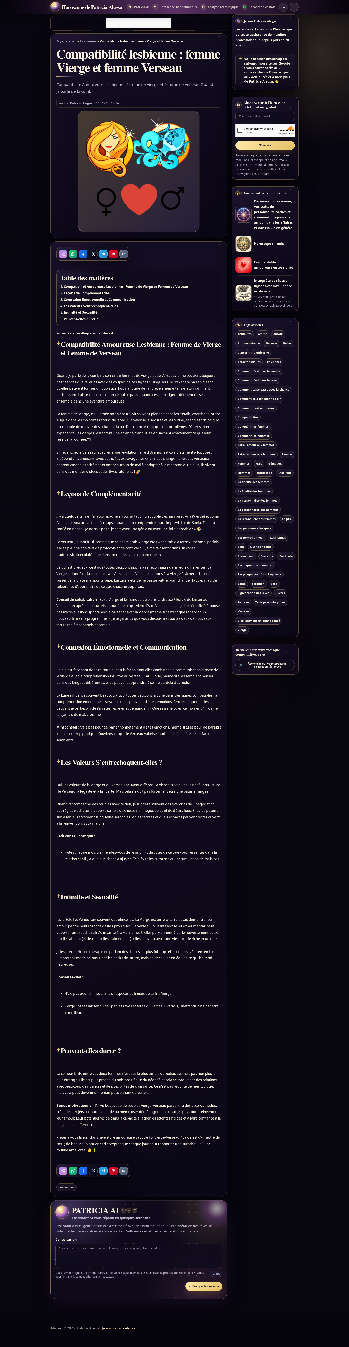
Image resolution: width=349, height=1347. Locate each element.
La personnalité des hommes (258, 510)
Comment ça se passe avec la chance (263, 389)
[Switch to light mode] (283, 7)
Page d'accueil (66, 41)
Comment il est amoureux (256, 408)
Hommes (244, 473)
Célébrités (274, 362)
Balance (271, 343)
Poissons (267, 556)
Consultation (66, 1239)
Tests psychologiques (270, 602)
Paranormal (246, 556)
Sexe (274, 584)
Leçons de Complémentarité (86, 293)
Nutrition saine (260, 547)
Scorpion (258, 584)
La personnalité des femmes (257, 500)
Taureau (243, 602)
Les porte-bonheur (251, 537)
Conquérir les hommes (254, 436)
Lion (241, 547)
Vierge (242, 630)
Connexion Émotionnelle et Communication (99, 299)
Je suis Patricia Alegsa (259, 21)
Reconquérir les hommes (255, 565)
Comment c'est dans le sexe (257, 380)
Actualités (244, 334)
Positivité (285, 556)
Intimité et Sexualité (80, 312)
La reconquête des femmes (257, 519)
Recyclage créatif (249, 574)
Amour (278, 334)
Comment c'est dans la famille (259, 371)
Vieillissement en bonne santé (259, 621)
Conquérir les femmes (253, 426)
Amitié (262, 334)
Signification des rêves (253, 593)
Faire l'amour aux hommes (256, 454)
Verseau (243, 611)
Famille (287, 454)
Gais (259, 463)
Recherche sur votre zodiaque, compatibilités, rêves (263, 665)
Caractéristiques (249, 362)
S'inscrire (265, 145)
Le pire (287, 519)
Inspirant (285, 473)
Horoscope (264, 473)
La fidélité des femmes (253, 482)
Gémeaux (275, 463)
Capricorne (261, 352)
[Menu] (294, 7)
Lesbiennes (88, 41)
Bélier (287, 343)
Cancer (242, 352)
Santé (242, 584)
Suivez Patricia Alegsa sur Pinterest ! (85, 333)
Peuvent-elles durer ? (81, 319)
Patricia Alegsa (81, 103)
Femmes (244, 463)
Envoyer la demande (204, 1286)
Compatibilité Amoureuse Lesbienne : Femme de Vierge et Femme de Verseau (126, 286)
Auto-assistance (249, 343)
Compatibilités (248, 417)
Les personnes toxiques (254, 528)
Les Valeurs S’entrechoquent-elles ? (92, 306)
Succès (280, 593)
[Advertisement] (138, 23)
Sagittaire (274, 574)
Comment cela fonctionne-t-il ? (259, 399)
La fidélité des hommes (254, 491)
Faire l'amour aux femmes (256, 445)
